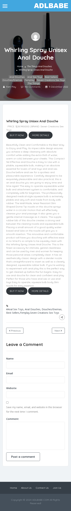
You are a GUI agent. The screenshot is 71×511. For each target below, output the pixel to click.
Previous (15, 330)
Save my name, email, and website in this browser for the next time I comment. (34, 409)
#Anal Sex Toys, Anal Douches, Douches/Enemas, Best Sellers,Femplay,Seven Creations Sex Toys (34, 311)
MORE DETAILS (40, 135)
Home (20, 66)
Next (58, 330)
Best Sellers (51, 77)
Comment (12, 418)
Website (11, 388)
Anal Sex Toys (34, 77)
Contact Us (42, 487)
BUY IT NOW (17, 135)
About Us (26, 487)
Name (10, 358)
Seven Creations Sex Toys (51, 80)
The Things (32, 66)
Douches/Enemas (12, 80)
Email (9, 373)
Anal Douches (45, 66)
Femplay (29, 80)
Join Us (57, 487)
